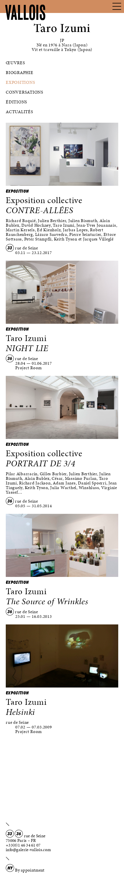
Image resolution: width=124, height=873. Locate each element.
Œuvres (15, 63)
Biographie (19, 72)
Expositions (20, 82)
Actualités (19, 112)
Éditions (16, 102)
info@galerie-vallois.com (28, 850)
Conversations (24, 92)
